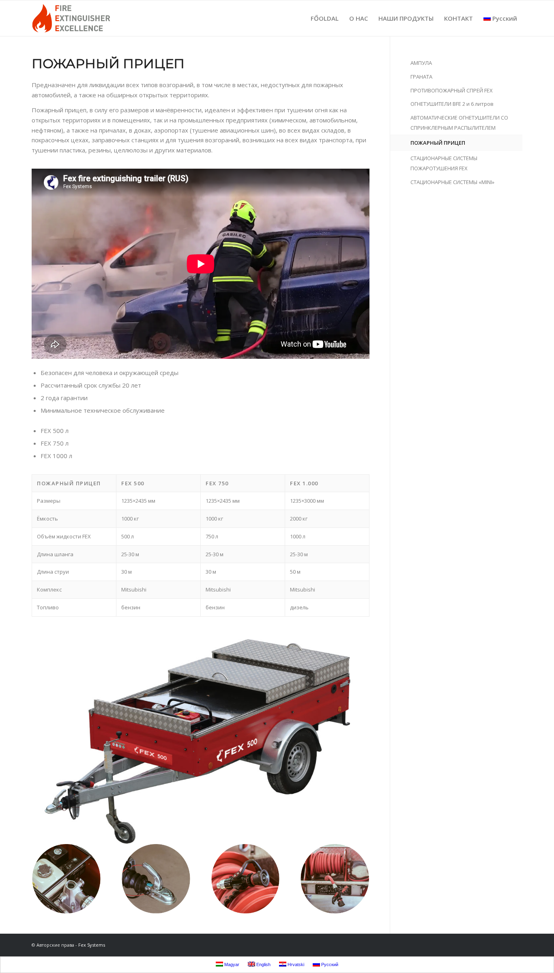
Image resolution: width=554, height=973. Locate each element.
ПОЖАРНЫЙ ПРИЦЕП (437, 142)
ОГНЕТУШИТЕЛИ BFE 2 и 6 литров (452, 103)
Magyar (231, 964)
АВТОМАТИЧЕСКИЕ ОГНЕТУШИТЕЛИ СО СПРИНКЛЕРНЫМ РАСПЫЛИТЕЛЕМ (459, 122)
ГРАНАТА (421, 76)
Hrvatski (295, 964)
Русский (504, 18)
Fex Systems (91, 945)
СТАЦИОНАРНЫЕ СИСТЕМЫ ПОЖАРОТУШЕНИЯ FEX (443, 163)
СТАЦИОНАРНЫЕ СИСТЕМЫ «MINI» (452, 182)
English (263, 964)
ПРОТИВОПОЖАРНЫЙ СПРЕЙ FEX (451, 90)
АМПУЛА (421, 62)
